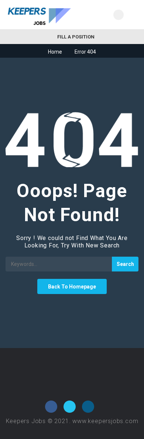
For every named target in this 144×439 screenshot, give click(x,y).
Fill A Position (75, 37)
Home (55, 52)
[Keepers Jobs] (39, 15)
